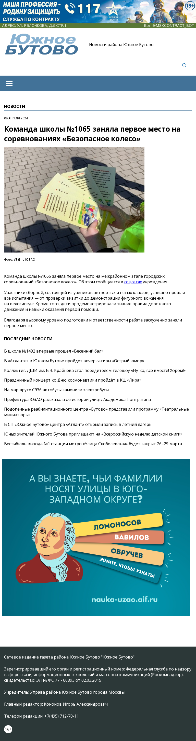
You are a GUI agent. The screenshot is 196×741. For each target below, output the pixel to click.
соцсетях (133, 282)
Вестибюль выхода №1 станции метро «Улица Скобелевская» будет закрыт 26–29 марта (93, 443)
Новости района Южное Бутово (121, 45)
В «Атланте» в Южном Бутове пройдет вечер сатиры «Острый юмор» (74, 360)
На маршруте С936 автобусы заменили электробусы (56, 390)
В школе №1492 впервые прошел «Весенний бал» (53, 351)
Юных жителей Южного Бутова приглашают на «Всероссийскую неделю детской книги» (93, 434)
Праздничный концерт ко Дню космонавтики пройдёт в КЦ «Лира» (72, 380)
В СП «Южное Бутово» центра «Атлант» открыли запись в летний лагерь (78, 424)
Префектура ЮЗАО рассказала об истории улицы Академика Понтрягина (77, 399)
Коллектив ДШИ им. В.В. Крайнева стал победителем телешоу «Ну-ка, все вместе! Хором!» (95, 370)
